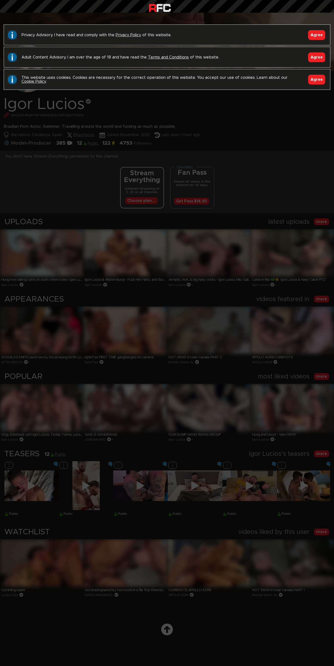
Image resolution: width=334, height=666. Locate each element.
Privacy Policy (128, 35)
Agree (317, 35)
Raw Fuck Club (160, 7)
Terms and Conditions (168, 57)
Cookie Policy (34, 81)
